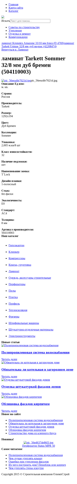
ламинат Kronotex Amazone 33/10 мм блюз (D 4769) (32, 43)
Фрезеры (14, 316)
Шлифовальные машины (24, 323)
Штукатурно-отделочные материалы (31, 329)
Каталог (13, 10)
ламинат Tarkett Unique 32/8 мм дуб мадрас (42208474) (37, 45)
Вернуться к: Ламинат (14, 49)
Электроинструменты (22, 336)
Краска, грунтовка (20, 264)
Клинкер (14, 251)
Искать (5, 20)
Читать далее (9, 359)
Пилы (12, 290)
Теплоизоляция (18, 310)
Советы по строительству (24, 27)
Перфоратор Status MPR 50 (38, 445)
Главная (13, 4)
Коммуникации (18, 37)
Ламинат (14, 271)
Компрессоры (17, 258)
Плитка (13, 297)
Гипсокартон (16, 245)
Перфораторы (17, 284)
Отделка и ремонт (20, 33)
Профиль (14, 303)
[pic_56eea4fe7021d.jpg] (16, 80)
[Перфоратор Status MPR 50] (38, 442)
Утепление (15, 30)
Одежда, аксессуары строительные (30, 277)
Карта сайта (16, 7)
